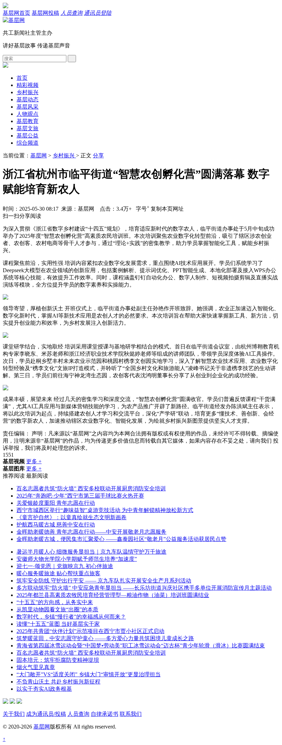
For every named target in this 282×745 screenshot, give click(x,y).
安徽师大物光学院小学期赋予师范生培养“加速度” (77, 559)
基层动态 (28, 99)
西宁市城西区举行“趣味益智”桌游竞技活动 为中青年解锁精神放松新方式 (105, 510)
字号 (142, 209)
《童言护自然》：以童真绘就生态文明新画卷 (72, 517)
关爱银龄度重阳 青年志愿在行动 (56, 503)
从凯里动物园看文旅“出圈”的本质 (57, 609)
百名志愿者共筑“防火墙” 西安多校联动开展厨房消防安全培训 (91, 488)
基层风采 (28, 107)
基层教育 (28, 121)
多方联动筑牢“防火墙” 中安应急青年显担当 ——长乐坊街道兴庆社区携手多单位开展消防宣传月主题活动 (144, 588)
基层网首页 (16, 13)
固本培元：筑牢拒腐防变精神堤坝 (58, 660)
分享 (98, 155)
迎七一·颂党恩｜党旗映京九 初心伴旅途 (65, 566)
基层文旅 (28, 128)
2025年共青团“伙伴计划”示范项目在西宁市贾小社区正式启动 (90, 631)
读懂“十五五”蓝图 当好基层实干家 (58, 624)
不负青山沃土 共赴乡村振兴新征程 (58, 682)
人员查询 (72, 13)
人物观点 (28, 114)
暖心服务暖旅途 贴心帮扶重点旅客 (58, 573)
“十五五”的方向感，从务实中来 (55, 602)
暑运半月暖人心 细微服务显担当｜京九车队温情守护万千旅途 (91, 552)
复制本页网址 (167, 209)
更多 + (34, 461)
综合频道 (28, 143)
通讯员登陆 (97, 13)
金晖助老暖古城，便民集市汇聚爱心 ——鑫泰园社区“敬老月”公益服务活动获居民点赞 (121, 539)
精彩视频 (28, 85)
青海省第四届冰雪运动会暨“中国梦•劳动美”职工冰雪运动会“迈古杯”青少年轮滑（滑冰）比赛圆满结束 (141, 645)
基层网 (38, 155)
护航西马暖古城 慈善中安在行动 (56, 524)
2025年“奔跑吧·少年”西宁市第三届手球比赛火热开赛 (80, 496)
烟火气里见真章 (36, 667)
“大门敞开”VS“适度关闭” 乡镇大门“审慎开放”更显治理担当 (89, 674)
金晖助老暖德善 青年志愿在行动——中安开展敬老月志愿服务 (91, 532)
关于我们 (14, 714)
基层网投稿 (45, 13)
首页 (22, 78)
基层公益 (28, 135)
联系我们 (131, 714)
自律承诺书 (104, 714)
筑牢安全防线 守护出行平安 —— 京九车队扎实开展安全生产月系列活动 (104, 580)
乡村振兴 (28, 92)
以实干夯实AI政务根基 (44, 689)
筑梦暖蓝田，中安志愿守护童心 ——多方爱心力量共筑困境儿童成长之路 (105, 638)
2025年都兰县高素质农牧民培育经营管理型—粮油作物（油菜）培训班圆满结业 (113, 595)
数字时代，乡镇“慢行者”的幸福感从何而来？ (71, 617)
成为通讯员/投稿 (46, 714)
